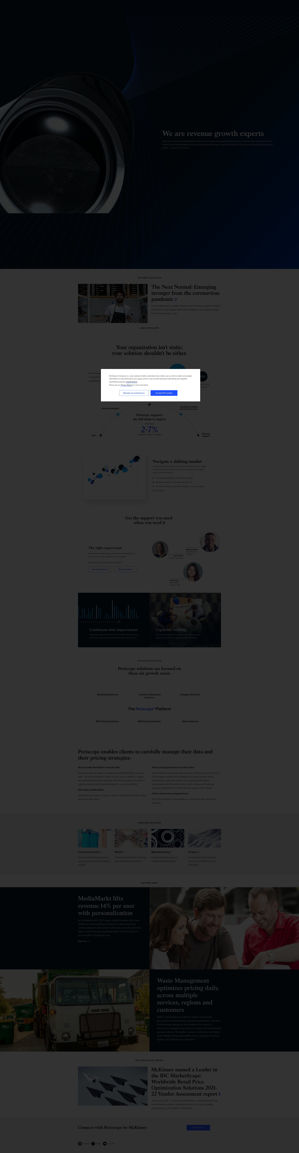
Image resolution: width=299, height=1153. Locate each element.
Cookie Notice (131, 382)
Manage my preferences (134, 393)
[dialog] (150, 385)
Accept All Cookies (164, 393)
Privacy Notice (126, 385)
